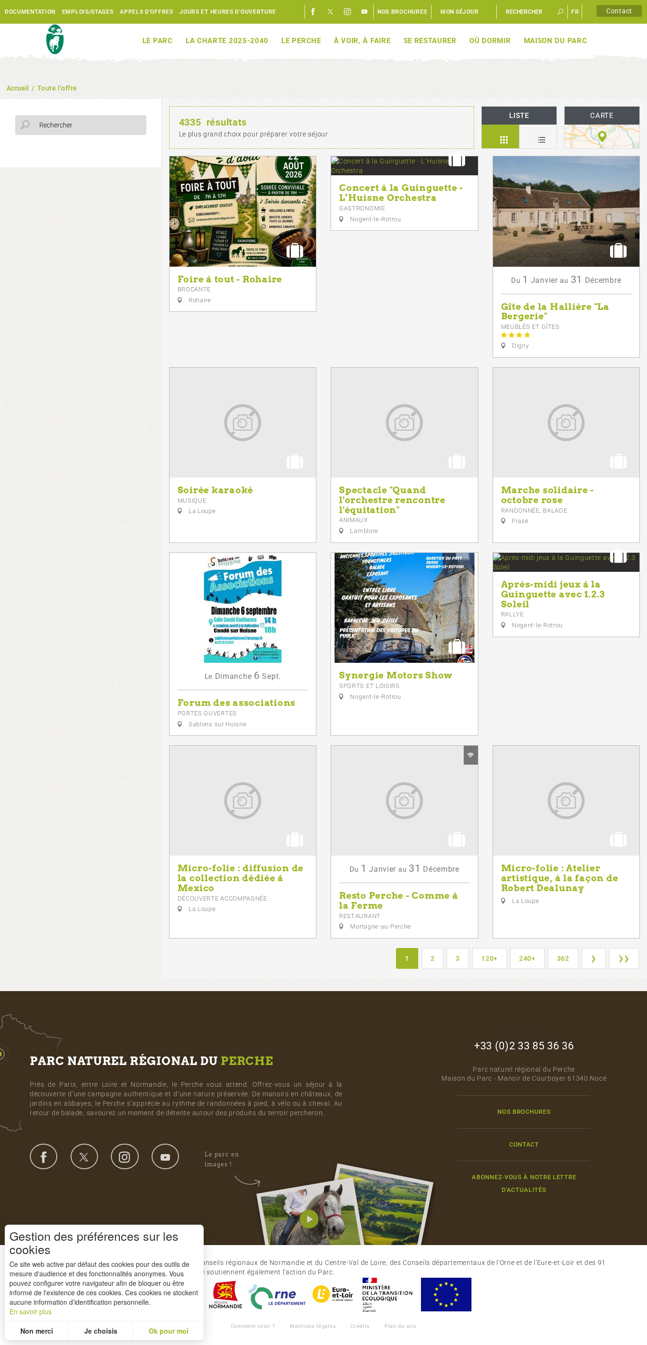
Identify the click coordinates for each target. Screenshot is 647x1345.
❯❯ (624, 958)
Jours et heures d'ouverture (228, 12)
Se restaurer (430, 40)
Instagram (347, 12)
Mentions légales (313, 1326)
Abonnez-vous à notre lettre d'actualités (524, 1183)
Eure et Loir (333, 1294)
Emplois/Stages (88, 12)
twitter (84, 1156)
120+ (489, 958)
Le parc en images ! (222, 1159)
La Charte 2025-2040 (227, 40)
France (387, 1294)
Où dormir (490, 40)
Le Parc (158, 40)
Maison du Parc (555, 40)
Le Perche (301, 40)
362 (563, 958)
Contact (619, 11)
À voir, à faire (362, 40)
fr (575, 12)
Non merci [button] (36, 1331)
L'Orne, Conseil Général (277, 1294)
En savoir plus (30, 1311)
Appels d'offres (146, 12)
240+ (527, 958)
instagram (124, 1156)
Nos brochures (402, 12)
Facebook (313, 12)
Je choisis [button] (100, 1331)
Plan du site (400, 1326)
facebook (43, 1156)
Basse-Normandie (225, 1294)
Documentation (30, 12)
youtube (165, 1156)
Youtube (364, 12)
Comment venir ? (253, 1326)
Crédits (360, 1326)
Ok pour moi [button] (169, 1331)
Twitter (330, 12)
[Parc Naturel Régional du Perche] (54, 40)
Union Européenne (446, 1294)
